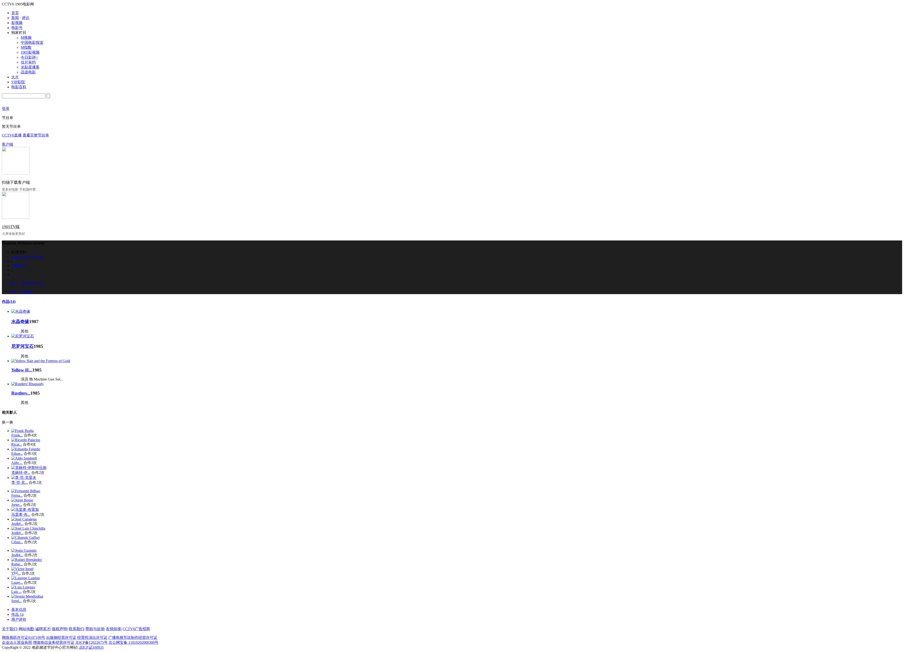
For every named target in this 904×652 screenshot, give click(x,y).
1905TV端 (11, 226)
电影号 (17, 28)
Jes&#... (17, 555)
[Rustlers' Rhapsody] (27, 384)
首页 (15, 13)
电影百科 (18, 87)
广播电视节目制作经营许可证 (132, 638)
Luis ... (16, 592)
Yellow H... (21, 370)
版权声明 (59, 629)
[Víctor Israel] (22, 569)
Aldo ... (17, 463)
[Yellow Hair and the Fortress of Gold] (40, 361)
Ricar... (16, 444)
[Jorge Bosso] (22, 500)
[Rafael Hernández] (26, 560)
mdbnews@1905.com (27, 257)
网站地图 (26, 629)
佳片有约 (28, 62)
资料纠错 (18, 266)
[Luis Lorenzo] (23, 587)
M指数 (26, 47)
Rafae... (17, 564)
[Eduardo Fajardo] (25, 449)
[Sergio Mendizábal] (27, 596)
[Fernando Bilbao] (25, 491)
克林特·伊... (20, 473)
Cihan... (17, 542)
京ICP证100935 (91, 647)
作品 (9, 302)
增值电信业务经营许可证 (53, 642)
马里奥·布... (20, 514)
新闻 (15, 18)
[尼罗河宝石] (22, 336)
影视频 (17, 23)
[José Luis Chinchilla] (28, 528)
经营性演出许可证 (92, 638)
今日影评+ (29, 57)
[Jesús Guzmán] (23, 550)
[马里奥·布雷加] (25, 510)
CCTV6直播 (12, 135)
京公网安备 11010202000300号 (133, 642)
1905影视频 (30, 52)
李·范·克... (19, 482)
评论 (25, 18)
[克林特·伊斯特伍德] (28, 468)
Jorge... (16, 505)
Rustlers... (20, 393)
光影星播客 (30, 67)
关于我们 (9, 629)
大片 (15, 77)
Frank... (17, 435)
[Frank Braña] (22, 431)
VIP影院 (18, 82)
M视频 (26, 38)
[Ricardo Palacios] (25, 440)
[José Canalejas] (24, 519)
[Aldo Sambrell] (24, 458)
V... (16, 573)
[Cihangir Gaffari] (25, 538)
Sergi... (16, 601)
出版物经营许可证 (61, 638)
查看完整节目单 (36, 135)
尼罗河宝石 (22, 346)
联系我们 (76, 629)
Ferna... (17, 495)
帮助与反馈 (94, 629)
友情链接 (113, 629)
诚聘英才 (42, 629)
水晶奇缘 (20, 321)
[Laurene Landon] (25, 578)
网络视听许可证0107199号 (23, 638)
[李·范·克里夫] (23, 478)
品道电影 (28, 72)
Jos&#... (17, 524)
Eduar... (17, 454)
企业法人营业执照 (17, 642)
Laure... (17, 582)
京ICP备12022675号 (91, 642)
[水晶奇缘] (20, 311)
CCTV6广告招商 (136, 629)
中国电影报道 (32, 42)
